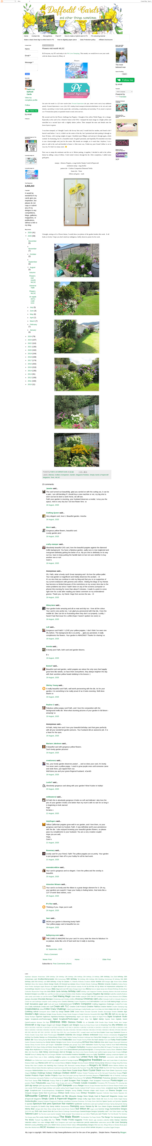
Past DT (58, 36)
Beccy (88, 989)
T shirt (110, 1111)
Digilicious (46, 1016)
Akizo (33, 984)
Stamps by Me (91, 1106)
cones (49, 1001)
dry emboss (117, 1025)
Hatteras (108, 1044)
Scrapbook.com (35, 1090)
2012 (30, 377)
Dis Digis (46, 1022)
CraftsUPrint (119, 1004)
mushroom (57, 1068)
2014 (30, 371)
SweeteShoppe (75, 1111)
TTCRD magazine (75, 1120)
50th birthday (71, 979)
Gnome (43, 1044)
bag (57, 989)
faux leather (111, 1037)
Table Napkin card (118, 1111)
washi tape (72, 1122)
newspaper (28, 1070)
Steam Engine (107, 1106)
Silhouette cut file (59, 1096)
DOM (96, 1022)
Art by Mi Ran (89, 986)
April (32, 318)
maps (36, 1063)
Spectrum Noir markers (63, 1103)
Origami (27, 1073)
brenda (49, 646)
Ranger (81, 1085)
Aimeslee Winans (53, 884)
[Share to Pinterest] (86, 472)
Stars (99, 1106)
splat (92, 1104)
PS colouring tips (121, 1083)
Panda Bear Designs (115, 1073)
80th (122, 979)
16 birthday (95, 976)
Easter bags (109, 1032)
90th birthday (51, 981)
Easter (102, 1032)
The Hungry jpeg (30, 1117)
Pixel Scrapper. (83, 1080)
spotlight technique (104, 1104)
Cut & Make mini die (111, 1009)
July (32, 307)
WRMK (88, 1127)
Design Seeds (66, 1014)
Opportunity (118, 1070)
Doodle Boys (103, 1022)
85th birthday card (40, 981)
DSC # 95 (82, 1030)
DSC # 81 (49, 1030)
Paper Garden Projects (48, 1075)
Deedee (114, 1011)
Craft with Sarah (53, 1004)
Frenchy (84, 1040)
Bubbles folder (71, 994)
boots (39, 994)
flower (54, 1040)
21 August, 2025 (52, 813)
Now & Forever (48, 1070)
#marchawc (41, 976)
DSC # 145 (123, 1027)
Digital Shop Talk (86, 1019)
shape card (94, 1090)
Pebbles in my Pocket (51, 1078)
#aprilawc (28, 976)
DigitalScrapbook (30, 1022)
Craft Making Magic (113, 1001)
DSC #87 (37, 1032)
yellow (108, 1127)
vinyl (52, 1122)
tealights (58, 1114)
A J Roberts (73, 981)
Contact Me (36, 36)
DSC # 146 (28, 1030)
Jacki (50, 1049)
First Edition (119, 1037)
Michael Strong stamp (96, 1063)
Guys (79, 1044)
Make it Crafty (118, 1060)
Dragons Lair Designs (70, 1025)
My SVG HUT (108, 1068)
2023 (30, 340)
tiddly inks (47, 1120)
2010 (30, 384)
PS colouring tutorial (98, 36)
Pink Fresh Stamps (31, 1080)
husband (95, 1047)
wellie (49, 1125)
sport (96, 1104)
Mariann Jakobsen (53, 744)
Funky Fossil (116, 1040)
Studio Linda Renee (63, 1109)
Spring (112, 1104)
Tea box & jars (45, 1114)
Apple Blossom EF (60, 986)
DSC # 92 (69, 1030)
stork (41, 1109)
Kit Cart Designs (50, 1054)
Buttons (124, 994)
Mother (111, 1065)
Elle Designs (77, 1035)
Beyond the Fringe (38, 991)
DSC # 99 (108, 1030)
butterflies (113, 994)
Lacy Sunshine (99, 1054)
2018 (30, 357)
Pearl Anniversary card (32, 1078)
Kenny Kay (41, 1054)
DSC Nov (57, 1032)
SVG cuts (38, 1111)
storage (37, 1109)
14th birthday (78, 976)
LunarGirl (62, 1060)
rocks (125, 1085)
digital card (80, 1016)
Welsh (53, 1125)
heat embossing (121, 1045)
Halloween (89, 1045)
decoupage (107, 1011)
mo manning (48, 1065)
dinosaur (39, 1022)
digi (122, 1014)
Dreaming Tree (106, 1025)
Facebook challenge (83, 1037)
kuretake (82, 1054)
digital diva (88, 1016)
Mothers (115, 1065)
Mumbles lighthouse (47, 1068)
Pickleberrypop (122, 1078)
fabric (64, 1037)
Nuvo (65, 1070)
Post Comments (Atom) (62, 964)
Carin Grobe (75, 996)
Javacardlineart (72, 1049)
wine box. (101, 1125)
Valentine (28, 1122)
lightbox (64, 1057)
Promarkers (101, 1083)
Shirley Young (52, 685)
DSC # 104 (43, 1027)
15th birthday (87, 976)
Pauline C (50, 705)
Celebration (100, 996)
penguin (60, 1078)
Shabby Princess (83, 1090)
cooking (54, 1001)
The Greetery (123, 1114)
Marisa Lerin (43, 1063)
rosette (30, 1088)
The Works (29, 1120)
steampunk (116, 1106)
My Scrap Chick (97, 1068)
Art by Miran (99, 986)
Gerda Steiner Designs (54, 1042)
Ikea (99, 1047)
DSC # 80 (43, 1030)
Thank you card (95, 1114)
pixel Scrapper (70, 1080)
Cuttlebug (28, 1011)
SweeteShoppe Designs (88, 1111)
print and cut (69, 1083)
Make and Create (108, 1060)
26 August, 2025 (52, 910)
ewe (46, 1037)
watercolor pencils (82, 1122)
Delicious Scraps (45, 1014)
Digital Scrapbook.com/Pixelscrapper (38, 1019)
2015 (30, 367)
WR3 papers (76, 1127)
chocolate (34, 999)
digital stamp (98, 1019)
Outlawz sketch (69, 1073)
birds (49, 991)
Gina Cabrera (95, 1042)
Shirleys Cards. (75, 1093)
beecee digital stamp (97, 989)
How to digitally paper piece (67, 40)
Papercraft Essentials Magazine (89, 1075)
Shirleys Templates (88, 1093)
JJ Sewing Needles (100, 1049)
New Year (123, 1068)
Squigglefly (34, 1106)
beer (106, 989)
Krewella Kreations (71, 1054)
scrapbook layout (112, 1088)
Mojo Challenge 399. (60, 1065)
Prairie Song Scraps (57, 1083)
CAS (88, 996)
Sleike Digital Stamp (120, 1099)
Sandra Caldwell (80, 1088)
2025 (30, 236)
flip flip (45, 1040)
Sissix (93, 1099)
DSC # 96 (88, 1030)
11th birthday (60, 976)
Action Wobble (96, 981)
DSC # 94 (75, 1030)
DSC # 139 (116, 1027)
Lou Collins (35, 1060)
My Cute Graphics (71, 1068)
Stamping (74, 1106)
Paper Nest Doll (63, 1075)
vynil (66, 1122)
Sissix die (99, 1099)
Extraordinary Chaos (55, 1037)
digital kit (95, 1016)
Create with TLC (61, 1006)
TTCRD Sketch (88, 1120)
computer (44, 1001)
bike (45, 991)
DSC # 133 (86, 1027)
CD (95, 996)
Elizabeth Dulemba (64, 1035)
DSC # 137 (108, 1027)
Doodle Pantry (113, 1022)
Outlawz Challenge (37, 1073)
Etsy (32, 1037)
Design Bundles (57, 1014)
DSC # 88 (56, 1030)
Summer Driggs (104, 1109)
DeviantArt (93, 1014)
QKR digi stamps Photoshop (48, 1085)
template (68, 1114)
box (42, 994)
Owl (103, 1073)
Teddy (63, 1114)
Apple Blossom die (47, 986)
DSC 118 (44, 1032)
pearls (42, 1078)
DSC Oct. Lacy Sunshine (68, 1032)
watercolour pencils (105, 1122)
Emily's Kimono (104, 1035)
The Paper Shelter (95, 1117)
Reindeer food (99, 1085)
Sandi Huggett (69, 1088)
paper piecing (73, 1075)
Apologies (37, 986)
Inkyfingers (51, 821)
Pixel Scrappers (95, 1080)
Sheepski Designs (31, 1093)
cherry (106, 996)
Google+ (51, 1044)
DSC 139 (50, 1032)
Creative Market (106, 1006)
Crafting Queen (52, 513)
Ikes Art (103, 1047)
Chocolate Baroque (45, 999)
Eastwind (117, 1032)
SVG (26, 1111)
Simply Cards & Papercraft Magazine (59, 1098)
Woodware (51, 1127)
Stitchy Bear (30, 1109)
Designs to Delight (78, 1014)
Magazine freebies (82, 475)
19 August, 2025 (52, 658)
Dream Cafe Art (95, 1025)
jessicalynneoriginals (85, 1049)
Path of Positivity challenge (118, 1075)
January (33, 330)
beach (80, 989)
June (32, 311)
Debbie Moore (79, 1011)
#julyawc (34, 976)
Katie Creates (116, 1052)
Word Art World (60, 1127)
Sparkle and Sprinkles (114, 1101)
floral (49, 1040)
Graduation (58, 1045)
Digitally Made (110, 1019)
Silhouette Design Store (78, 1096)
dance (49, 1011)
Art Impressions (110, 986)
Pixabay (52, 1080)
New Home (116, 1068)
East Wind (96, 1032)
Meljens (62, 1063)
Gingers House (113, 1042)
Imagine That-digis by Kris (115, 1047)
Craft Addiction (94, 1001)
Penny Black (68, 1078)
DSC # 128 (72, 1027)
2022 (30, 343)
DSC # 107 (50, 1027)
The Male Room (69, 1116)
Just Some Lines (78, 1052)
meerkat (57, 1063)
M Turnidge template (72, 1060)
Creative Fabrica (93, 1006)
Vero (38, 1122)
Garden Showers (30, 1042)
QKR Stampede (64, 1085)
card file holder (47, 996)
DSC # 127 (64, 1027)
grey (70, 1044)
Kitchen (58, 1054)
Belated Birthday (113, 989)
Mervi (48, 527)
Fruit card (107, 1040)
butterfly (119, 994)
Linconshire (110, 1057)
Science (93, 1088)
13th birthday (69, 976)
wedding (34, 1125)
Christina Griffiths (69, 999)
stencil (124, 1106)
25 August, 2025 (52, 876)
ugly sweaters (98, 1120)
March (32, 321)
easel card (89, 1032)
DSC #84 (31, 1032)
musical (63, 1068)
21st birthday (118, 977)
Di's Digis (100, 1014)
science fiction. (100, 1088)
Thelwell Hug (39, 1120)
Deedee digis (122, 1011)
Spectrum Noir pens (42, 1103)
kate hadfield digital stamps (103, 1052)
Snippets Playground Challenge (53, 1101)
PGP (84, 1078)
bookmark (124, 991)
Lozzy (44, 1060)
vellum (34, 1122)
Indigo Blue (29, 1049)
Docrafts (91, 1022)
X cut (103, 1127)
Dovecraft (29, 1025)
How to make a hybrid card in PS (76, 36)
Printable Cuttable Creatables (85, 1083)
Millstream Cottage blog (112, 1063)
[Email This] (79, 472)
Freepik (79, 1040)
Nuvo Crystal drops (74, 1070)
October (33, 254)
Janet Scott (63, 1049)
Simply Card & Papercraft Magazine (102, 1096)
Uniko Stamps (115, 1120)
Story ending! (52, 1109)
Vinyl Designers (60, 1122)
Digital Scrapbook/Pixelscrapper (65, 1019)
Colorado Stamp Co (121, 999)
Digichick (39, 1016)
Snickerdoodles (31, 1101)
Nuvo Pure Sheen (108, 1070)
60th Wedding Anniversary (103, 979)
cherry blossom (113, 996)
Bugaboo (89, 994)
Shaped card (103, 1090)
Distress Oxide (75, 1022)
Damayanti (42, 1011)
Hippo (38, 1047)
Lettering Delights (54, 1057)
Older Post (106, 959)
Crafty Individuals (34, 1006)
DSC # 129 (79, 1027)
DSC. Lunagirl (81, 1032)
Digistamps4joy (70, 1016)
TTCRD (64, 1120)
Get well (74, 1042)
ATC (125, 986)
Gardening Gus (40, 1042)
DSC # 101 (28, 1027)
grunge (75, 1044)
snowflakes (67, 1101)
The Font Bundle (113, 1114)
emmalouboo (113, 1035)
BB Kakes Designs (72, 989)
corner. (59, 1001)
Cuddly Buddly (86, 1009)
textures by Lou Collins (82, 1114)
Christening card (58, 999)
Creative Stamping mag (119, 1006)
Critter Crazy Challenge (55, 1009)
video (42, 1122)
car (41, 996)
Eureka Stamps (39, 1037)
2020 (30, 350)
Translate (122, 97)
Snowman (74, 1101)
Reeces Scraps (89, 1085)
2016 (30, 364)
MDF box (52, 1063)
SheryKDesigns (52, 1093)
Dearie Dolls (69, 1011)
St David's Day (43, 1106)
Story (45, 1109)
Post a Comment (51, 954)
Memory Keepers (83, 1063)
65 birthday (116, 979)
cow (87, 1001)
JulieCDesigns (54, 1052)
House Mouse (57, 1047)
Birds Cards (56, 991)
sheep (125, 1090)
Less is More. (43, 1057)
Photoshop (97, 1078)
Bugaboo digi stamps (101, 994)
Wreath (83, 1127)
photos (88, 1078)
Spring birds (119, 1104)
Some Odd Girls (97, 1101)
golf (47, 1044)
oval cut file (98, 1073)
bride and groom (61, 994)
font (60, 1040)
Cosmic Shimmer (68, 1001)
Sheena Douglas (115, 1090)
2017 (30, 360)
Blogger (123, 1132)
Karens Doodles (89, 1052)
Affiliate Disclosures (106, 40)
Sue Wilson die (82, 1109)
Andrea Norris (122, 984)
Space (104, 1101)
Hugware (72, 1047)
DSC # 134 (94, 1027)
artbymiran (120, 986)
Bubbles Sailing (81, 994)
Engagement (122, 1035)
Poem (33, 1083)
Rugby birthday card (48, 1088)
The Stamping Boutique (118, 1117)
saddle (58, 1088)
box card (47, 994)
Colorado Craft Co (108, 999)
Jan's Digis (55, 1049)
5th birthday (81, 979)
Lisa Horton (119, 1057)
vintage (47, 1122)
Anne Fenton (29, 986)
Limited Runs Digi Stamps (93, 1057)
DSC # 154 (35, 1030)
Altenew (51, 475)
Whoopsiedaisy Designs (85, 1125)
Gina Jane (104, 1042)
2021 (30, 347)
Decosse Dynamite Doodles (94, 1011)
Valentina (124, 1120)
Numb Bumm (58, 1070)
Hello (34, 1047)
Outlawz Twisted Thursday (85, 1073)
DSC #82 (121, 1030)
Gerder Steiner (66, 1042)
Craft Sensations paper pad (36, 1004)
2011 (30, 381)
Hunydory (89, 1047)
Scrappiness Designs (63, 1090)
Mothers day (123, 1065)
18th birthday (105, 977)
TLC (53, 1120)
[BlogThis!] (81, 472)
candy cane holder (34, 996)
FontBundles (67, 1040)
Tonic (52, 477)
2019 (30, 354)
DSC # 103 (35, 1027)
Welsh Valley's (71, 1125)
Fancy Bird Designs (100, 1037)
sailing (63, 1088)
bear (84, 989)
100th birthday (50, 976)
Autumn (32, 272)
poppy (49, 1083)
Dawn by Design (57, 1011)
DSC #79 (114, 1030)
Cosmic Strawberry (80, 1001)
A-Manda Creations (84, 981)
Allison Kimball (80, 984)
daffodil (35, 1011)
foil (57, 1040)
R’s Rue (49, 904)
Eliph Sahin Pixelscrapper (48, 1035)
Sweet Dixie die (48, 1111)
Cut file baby (123, 1009)
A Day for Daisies (63, 981)
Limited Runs (75, 1057)
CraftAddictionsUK (65, 1004)
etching (27, 1037)
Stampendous (65, 1106)
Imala (125, 1047)
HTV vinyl (66, 1047)
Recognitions (47, 36)
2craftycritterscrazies (46, 979)
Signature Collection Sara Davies (107, 1093)
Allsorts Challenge (91, 984)
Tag (125, 1111)
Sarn (48, 918)
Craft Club (103, 1001)
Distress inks (58, 1021)
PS (106, 1083)
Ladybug (108, 1054)
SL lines (110, 1099)
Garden (72, 475)
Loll (47, 627)
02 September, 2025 (54, 949)
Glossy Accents (35, 1044)
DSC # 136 (101, 1027)
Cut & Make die (99, 1009)
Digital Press (103, 1016)
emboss (86, 1035)
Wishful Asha (36, 1127)
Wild (95, 1125)
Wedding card (42, 1125)
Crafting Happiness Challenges (103, 1004)
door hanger (123, 1022)
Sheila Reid (43, 1093)
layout (121, 1054)
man (32, 1063)
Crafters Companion (62, 475)
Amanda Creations (111, 984)
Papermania (104, 1075)
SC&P (88, 1088)
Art (83, 986)
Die (106, 1014)
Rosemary (50, 850)
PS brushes (111, 1083)
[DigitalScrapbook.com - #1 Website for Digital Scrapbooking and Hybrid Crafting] (122, 145)
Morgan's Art (85, 1065)
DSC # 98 (102, 1030)
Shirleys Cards (64, 1093)
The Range (105, 1117)
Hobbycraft (44, 1047)
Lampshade (115, 1054)
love (41, 1060)
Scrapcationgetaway (48, 1090)
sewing (74, 1090)
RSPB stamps (37, 1088)
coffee (100, 999)
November (32, 249)
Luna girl (49, 1060)
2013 (30, 374)
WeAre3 (28, 1125)
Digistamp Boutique (58, 1016)
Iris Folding (44, 1049)
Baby (54, 989)
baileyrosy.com (52, 935)
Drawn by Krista (85, 1025)
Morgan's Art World (98, 1065)
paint (106, 1073)
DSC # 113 (57, 1027)
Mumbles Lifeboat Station (33, 1068)
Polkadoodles (41, 1083)
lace (91, 1054)
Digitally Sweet (121, 1019)
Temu (73, 1114)
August (32, 267)
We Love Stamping (73, 53)
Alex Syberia (39, 984)
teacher (53, 1114)
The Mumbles (84, 1117)
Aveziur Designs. (46, 989)
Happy (103, 1044)
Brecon (53, 994)
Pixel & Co (60, 1080)
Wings (106, 1125)
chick (120, 996)
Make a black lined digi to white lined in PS (39, 40)
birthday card (74, 991)
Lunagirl (56, 1060)
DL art (85, 1022)
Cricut (42, 1009)
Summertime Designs (118, 1109)
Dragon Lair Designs (54, 1025)
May (32, 314)
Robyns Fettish (118, 1085)
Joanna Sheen (110, 1049)
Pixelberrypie (106, 1080)
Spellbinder (78, 1104)
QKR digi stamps (31, 1085)
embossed (94, 1035)
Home (26, 36)
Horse (50, 1047)
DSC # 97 (95, 1030)
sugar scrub (94, 1109)
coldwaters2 (51, 797)
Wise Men (28, 1127)
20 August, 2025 (52, 789)
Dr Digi (37, 1025)
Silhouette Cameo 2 (37, 1095)
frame (74, 1040)
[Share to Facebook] (85, 472)
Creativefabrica (32, 1009)
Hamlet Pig (97, 1044)
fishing (41, 1040)
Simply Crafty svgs (84, 1099)
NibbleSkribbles (37, 1070)
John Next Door (33, 1052)
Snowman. (81, 1101)
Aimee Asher (118, 981)
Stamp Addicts (55, 1106)
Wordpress (68, 1127)
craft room (124, 1001)
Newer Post (47, 959)
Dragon (43, 1025)
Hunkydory (81, 1047)
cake (26, 996)
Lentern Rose (33, 1057)
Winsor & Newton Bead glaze (117, 1125)
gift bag (79, 1042)
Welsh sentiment (61, 1125)
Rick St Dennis (108, 1085)
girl (119, 1042)
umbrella (106, 1120)
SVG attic (31, 1111)
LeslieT (49, 782)
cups (92, 1009)
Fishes (36, 1040)
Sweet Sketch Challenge (62, 1111)
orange (125, 1070)
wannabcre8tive (52, 867)
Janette (49, 488)
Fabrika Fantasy (72, 1037)
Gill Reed (85, 1042)
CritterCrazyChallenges (73, 1009)
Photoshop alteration (110, 1078)
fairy (92, 1037)
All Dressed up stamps (67, 984)
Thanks (104, 1114)
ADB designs (106, 981)
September (32, 262)
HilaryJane (50, 605)
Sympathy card (102, 1111)
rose (26, 1088)
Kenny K (33, 1054)
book (118, 991)
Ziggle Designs (115, 1127)
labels (88, 1054)
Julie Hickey (43, 1052)
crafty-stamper (52, 544)
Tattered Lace (31, 1114)
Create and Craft (47, 1006)
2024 (30, 336)
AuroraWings (29, 989)
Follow (27, 105)
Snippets (40, 1101)
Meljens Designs (71, 1063)
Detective (87, 1014)
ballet (61, 989)
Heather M (28, 1047)
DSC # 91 (62, 1030)
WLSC (57, 477)
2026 (30, 232)
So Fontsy (88, 1101)
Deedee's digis (32, 1014)
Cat (92, 996)
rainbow (75, 1085)
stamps (82, 1106)
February (33, 324)
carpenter (83, 996)
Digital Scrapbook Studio (117, 1016)
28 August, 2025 (52, 927)
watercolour (94, 1122)
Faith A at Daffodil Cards (31, 91)
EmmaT (49, 666)
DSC (125, 1025)
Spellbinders (87, 1104)
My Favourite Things (84, 1068)
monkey (77, 1065)
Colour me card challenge (33, 1001)
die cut (111, 1014)
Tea (39, 1114)
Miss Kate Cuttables (36, 1065)
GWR (83, 1044)
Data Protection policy (87, 40)
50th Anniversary (60, 979)
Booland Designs (31, 994)
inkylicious (37, 1049)
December (32, 241)
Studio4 (72, 1109)
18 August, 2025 (52, 505)
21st (111, 976)
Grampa (66, 1045)
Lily (68, 1057)
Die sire (118, 1014)
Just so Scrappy (65, 1052)
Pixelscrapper (117, 1080)
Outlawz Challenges (53, 1073)
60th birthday (90, 979)
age (112, 981)
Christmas (79, 999)
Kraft (63, 1054)
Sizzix (106, 1099)
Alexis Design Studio (51, 984)
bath (64, 989)
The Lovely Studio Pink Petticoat (47, 1117)
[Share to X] (83, 472)
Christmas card (90, 999)
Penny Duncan (77, 1078)
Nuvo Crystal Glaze (92, 1070)
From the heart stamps (95, 1040)
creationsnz (51, 760)
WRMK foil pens (96, 1127)
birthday (64, 991)
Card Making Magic (62, 996)
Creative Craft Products (78, 1006)
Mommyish (71, 1065)
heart (113, 1044)
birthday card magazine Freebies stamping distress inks (99, 991)
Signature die (122, 1093)
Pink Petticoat (43, 1080)
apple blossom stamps (74, 986)
